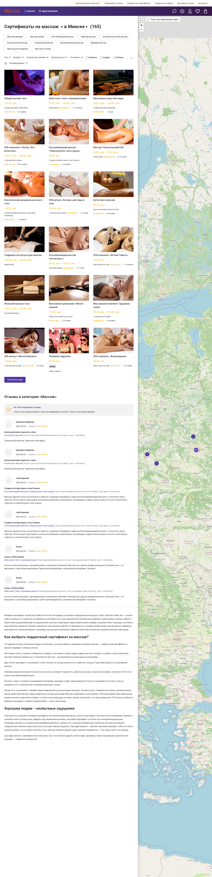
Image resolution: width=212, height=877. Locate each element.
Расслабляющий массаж (62, 37)
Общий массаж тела (15, 98)
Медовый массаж (98, 43)
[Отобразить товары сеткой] (131, 58)
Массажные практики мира (108, 98)
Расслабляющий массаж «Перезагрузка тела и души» (29, 491)
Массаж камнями (15, 37)
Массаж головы (37, 37)
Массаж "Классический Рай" (108, 147)
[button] (196, 450)
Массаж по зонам (43, 49)
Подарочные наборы (164, 3)
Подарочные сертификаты (139, 3)
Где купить (203, 3)
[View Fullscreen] (141, 19)
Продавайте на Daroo (114, 3)
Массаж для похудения (17, 49)
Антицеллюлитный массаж (115, 37)
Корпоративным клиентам (87, 3)
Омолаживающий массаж (72, 43)
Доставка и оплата (185, 3)
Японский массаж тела (16, 303)
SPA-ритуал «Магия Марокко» (20, 356)
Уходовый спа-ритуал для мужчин (23, 255)
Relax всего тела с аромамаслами (67, 98)
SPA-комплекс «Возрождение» (110, 356)
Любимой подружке (60, 356)
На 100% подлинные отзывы (27, 407)
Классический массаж (17, 43)
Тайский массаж (88, 37)
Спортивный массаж (44, 43)
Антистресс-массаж (104, 200)
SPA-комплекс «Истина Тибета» (110, 255)
